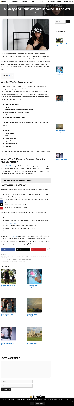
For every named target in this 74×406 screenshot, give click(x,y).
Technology (51, 1)
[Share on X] (1, 204)
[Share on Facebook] (1, 201)
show (10, 75)
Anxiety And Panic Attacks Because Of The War (14, 256)
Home (4, 5)
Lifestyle (14, 1)
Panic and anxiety (6, 166)
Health (15, 5)
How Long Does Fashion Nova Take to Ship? (14, 261)
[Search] (68, 22)
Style (33, 1)
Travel (59, 1)
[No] (72, 401)
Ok (31, 403)
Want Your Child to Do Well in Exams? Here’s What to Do (17, 259)
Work (41, 1)
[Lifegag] (4, 2)
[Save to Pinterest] (1, 208)
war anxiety (13, 236)
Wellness (24, 1)
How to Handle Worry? (34, 256)
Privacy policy (40, 403)
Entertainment (68, 1)
